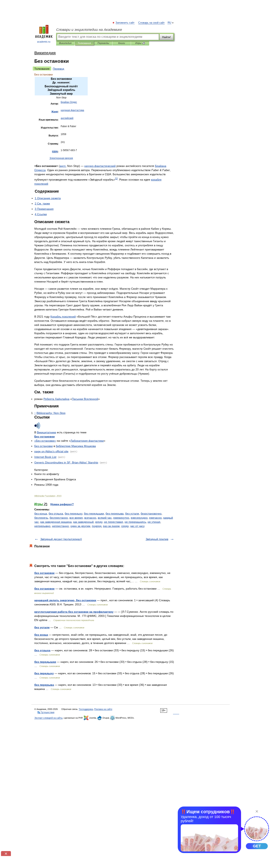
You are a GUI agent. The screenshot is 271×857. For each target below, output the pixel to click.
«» (45, 440)
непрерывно (42, 526)
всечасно (90, 517)
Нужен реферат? (62, 504)
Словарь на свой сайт (151, 22)
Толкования (84, 43)
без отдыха (56, 513)
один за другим (80, 526)
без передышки (94, 513)
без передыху (73, 513)
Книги (121, 43)
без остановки (44, 573)
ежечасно (155, 517)
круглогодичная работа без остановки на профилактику (73, 611)
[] (116, 178)
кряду (98, 521)
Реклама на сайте (103, 709)
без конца (40, 513)
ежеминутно (121, 517)
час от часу (137, 526)
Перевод (58, 68)
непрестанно (60, 526)
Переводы (103, 43)
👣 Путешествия (45, 712)
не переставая (113, 521)
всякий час (105, 517)
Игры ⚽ (140, 43)
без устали (132, 513)
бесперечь (41, 517)
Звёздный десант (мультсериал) (61, 539)
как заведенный (83, 521)
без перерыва (115, 513)
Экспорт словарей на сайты (48, 718)
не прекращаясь (135, 521)
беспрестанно (59, 517)
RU (169, 22)
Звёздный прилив (157, 539)
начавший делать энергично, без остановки (65, 600)
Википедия (65, 43)
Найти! (166, 37)
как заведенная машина (56, 521)
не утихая (154, 521)
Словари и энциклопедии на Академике (89, 30)
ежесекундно (139, 517)
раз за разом (111, 526)
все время (76, 517)
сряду (125, 526)
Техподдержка (86, 709)
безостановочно (151, 513)
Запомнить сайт (125, 22)
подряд (96, 526)
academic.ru (43, 41)
